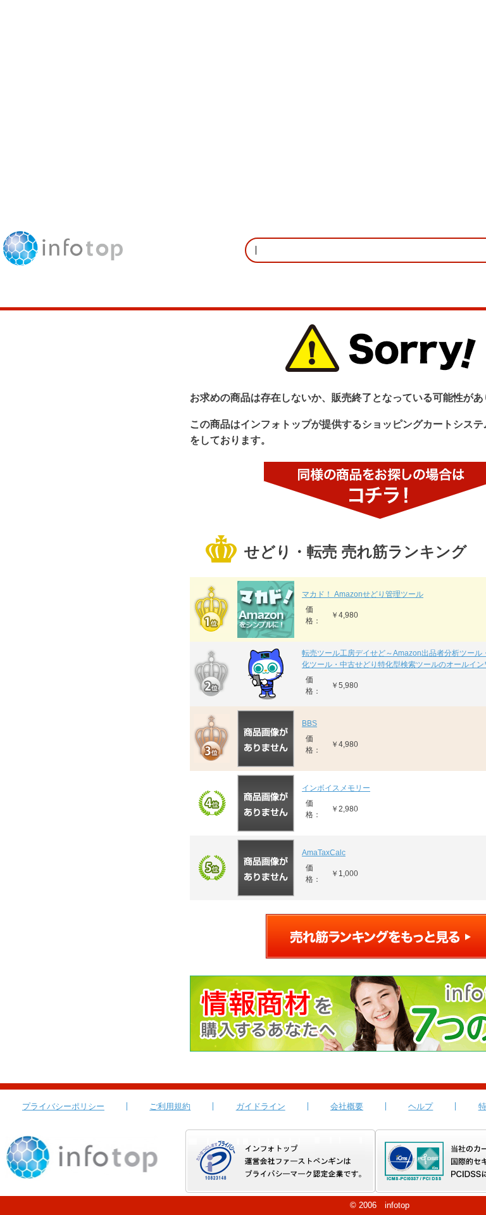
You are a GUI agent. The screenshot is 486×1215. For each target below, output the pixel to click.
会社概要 (346, 1106)
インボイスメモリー (336, 788)
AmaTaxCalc (324, 852)
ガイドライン (260, 1106)
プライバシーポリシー (63, 1106)
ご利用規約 (169, 1106)
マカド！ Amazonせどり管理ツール (362, 594)
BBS (309, 723)
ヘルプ (420, 1106)
